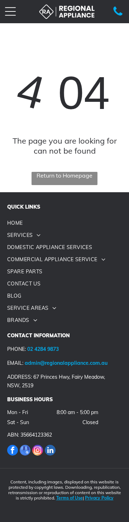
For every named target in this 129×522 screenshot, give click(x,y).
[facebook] (12, 451)
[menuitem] (64, 223)
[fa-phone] (118, 15)
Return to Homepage (64, 175)
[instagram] (37, 451)
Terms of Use (69, 498)
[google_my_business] (25, 451)
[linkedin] (50, 451)
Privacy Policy (99, 498)
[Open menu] (10, 11)
